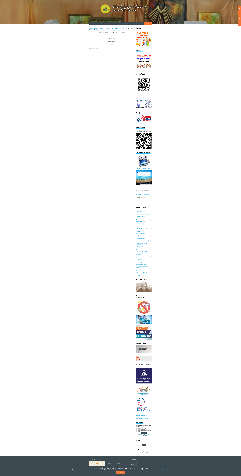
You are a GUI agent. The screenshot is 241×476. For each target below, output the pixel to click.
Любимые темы (139, 219)
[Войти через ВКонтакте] (143, 452)
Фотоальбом (96, 28)
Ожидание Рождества (119, 28)
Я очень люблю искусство (142, 428)
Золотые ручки (139, 230)
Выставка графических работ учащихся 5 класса (142, 254)
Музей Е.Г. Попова (148, 23)
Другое (139, 431)
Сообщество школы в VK (141, 415)
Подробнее (165, 470)
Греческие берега (140, 223)
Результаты (141, 434)
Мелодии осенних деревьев (142, 224)
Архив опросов (146, 434)
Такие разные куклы (140, 233)
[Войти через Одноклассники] (147, 452)
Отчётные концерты (140, 198)
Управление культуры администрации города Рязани (142, 417)
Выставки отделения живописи (107, 28)
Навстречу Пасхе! (140, 262)
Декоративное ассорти (141, 221)
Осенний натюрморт (140, 248)
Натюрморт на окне (140, 218)
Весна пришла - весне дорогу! (142, 240)
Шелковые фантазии (140, 256)
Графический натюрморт (141, 213)
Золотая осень (139, 246)
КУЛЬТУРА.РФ (139, 202)
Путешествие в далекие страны (143, 214)
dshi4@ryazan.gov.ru (116, 465)
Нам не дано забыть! (140, 241)
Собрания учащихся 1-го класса (143, 194)
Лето (137, 226)
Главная (91, 28)
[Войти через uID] (141, 452)
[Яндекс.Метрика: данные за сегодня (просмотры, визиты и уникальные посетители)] (134, 462)
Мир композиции (139, 269)
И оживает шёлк (139, 236)
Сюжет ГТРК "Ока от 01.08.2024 (144, 168)
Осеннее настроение (140, 216)
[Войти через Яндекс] (145, 452)
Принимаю (120, 472)
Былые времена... (140, 259)
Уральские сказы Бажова (141, 264)
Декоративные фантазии (141, 235)
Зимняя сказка (139, 249)
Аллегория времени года (141, 272)
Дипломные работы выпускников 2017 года (141, 210)
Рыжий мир (138, 231)
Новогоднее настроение (141, 251)
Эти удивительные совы (141, 257)
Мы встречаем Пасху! (140, 238)
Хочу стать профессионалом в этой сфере (144, 430)
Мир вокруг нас (139, 270)
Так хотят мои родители (141, 429)
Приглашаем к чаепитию (141, 228)
